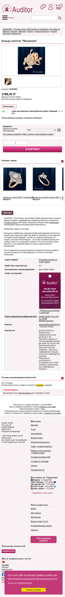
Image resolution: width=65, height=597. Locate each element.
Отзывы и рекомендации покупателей (19, 377)
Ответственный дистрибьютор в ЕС (21, 316)
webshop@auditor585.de (49, 325)
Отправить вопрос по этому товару (48, 261)
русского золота (11, 222)
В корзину (33, 149)
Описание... (9, 106)
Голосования (36, 434)
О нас (33, 429)
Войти (33, 509)
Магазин (22, 31)
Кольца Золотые (42, 31)
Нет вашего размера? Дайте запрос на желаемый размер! (28, 134)
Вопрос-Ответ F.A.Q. (39, 521)
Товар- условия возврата (41, 446)
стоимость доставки (47, 407)
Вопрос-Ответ (37, 438)
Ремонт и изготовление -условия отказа (41, 452)
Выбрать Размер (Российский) (10, 130)
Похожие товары (9, 161)
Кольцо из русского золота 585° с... (47, 197)
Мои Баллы (36, 517)
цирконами (54, 222)
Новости (34, 530)
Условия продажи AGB (40, 457)
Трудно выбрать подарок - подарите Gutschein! (22, 118)
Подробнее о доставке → (43, 493)
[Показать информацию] (58, 130)
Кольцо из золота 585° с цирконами (18, 197)
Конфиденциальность (40, 442)
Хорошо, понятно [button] (33, 590)
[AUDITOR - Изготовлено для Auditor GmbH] (16, 179)
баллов (40, 385)
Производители (37, 470)
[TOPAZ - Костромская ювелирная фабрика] (45, 179)
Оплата (34, 466)
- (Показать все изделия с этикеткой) (49, 311)
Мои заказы (36, 513)
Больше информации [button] (20, 583)
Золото (30, 31)
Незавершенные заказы (41, 526)
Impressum (12, 442)
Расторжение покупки (44, 539)
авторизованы (24, 393)
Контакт (21, 442)
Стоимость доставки (39, 461)
